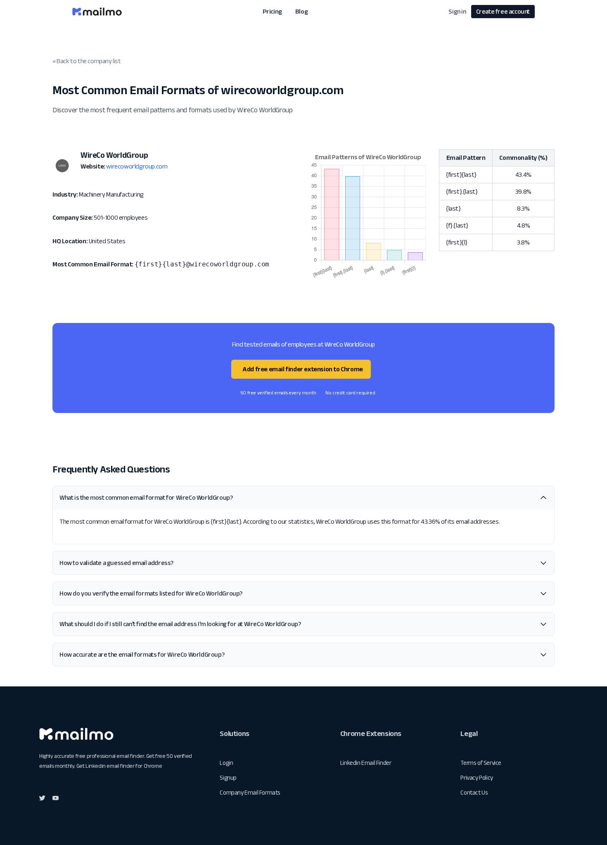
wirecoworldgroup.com (136, 166)
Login (226, 762)
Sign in (457, 11)
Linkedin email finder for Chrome (123, 765)
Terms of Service (480, 762)
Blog (301, 11)
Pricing (272, 11)
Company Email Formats (250, 792)
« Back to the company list (86, 60)
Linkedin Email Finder (365, 762)
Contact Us (474, 792)
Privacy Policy (476, 777)
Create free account (503, 11)
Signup (228, 777)
